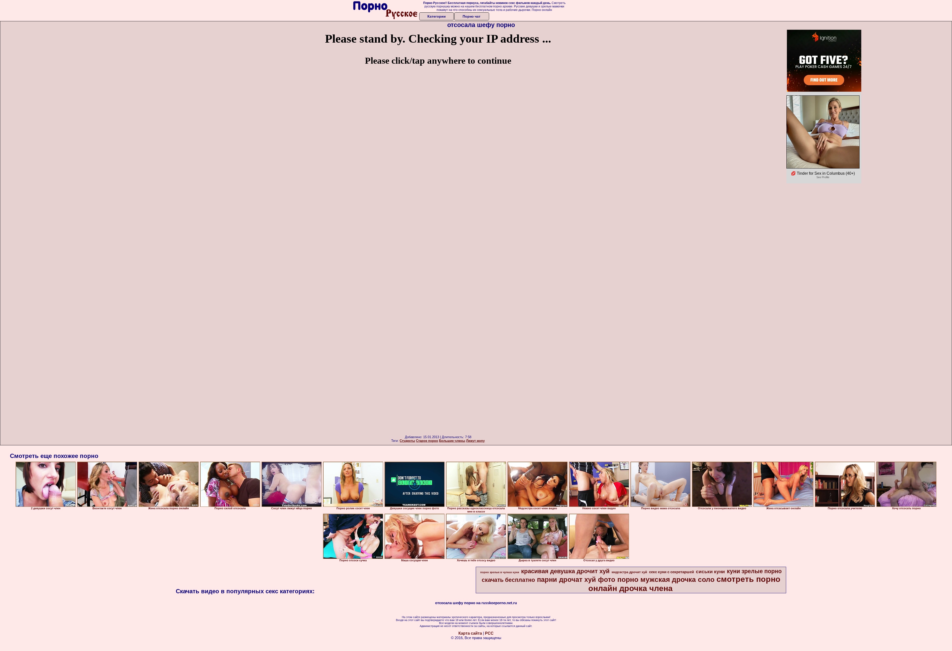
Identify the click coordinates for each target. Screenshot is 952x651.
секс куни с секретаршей (671, 572)
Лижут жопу (475, 441)
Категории (436, 16)
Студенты (407, 441)
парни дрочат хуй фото (576, 579)
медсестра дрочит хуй (629, 572)
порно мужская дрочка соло (665, 579)
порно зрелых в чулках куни (499, 572)
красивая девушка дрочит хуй (565, 571)
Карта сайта (470, 633)
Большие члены (452, 441)
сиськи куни (710, 571)
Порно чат (471, 16)
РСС (489, 633)
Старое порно (427, 441)
